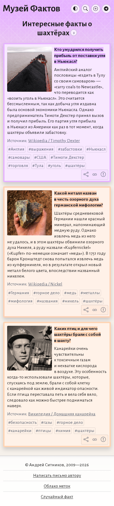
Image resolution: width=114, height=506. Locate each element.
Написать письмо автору (57, 475)
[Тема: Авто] (75, 8)
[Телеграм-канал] (106, 8)
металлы (91, 293)
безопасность (24, 422)
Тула (39, 165)
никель (72, 301)
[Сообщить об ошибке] (103, 175)
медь (71, 293)
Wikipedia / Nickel (45, 284)
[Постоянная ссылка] (95, 175)
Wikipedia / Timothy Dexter (54, 140)
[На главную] (31, 8)
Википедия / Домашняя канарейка (61, 414)
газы (47, 422)
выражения (42, 149)
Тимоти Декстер (68, 157)
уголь (55, 165)
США (41, 157)
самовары (20, 157)
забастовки (71, 149)
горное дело (48, 293)
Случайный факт (57, 496)
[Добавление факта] (95, 8)
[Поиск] (85, 8)
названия (48, 301)
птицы (44, 430)
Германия (20, 293)
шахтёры (76, 165)
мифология (22, 301)
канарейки (21, 430)
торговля (19, 165)
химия (64, 430)
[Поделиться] (86, 175)
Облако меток (57, 486)
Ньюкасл (97, 149)
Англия (17, 149)
